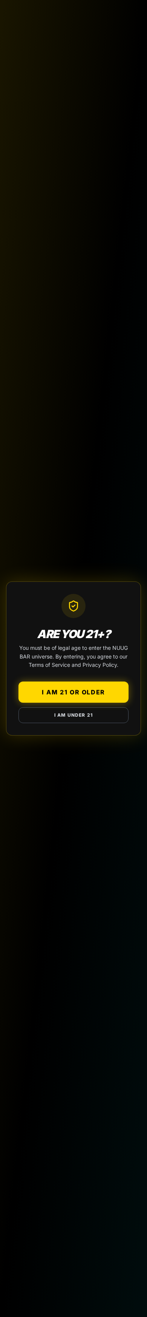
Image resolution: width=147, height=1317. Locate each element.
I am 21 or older (73, 692)
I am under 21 (73, 715)
